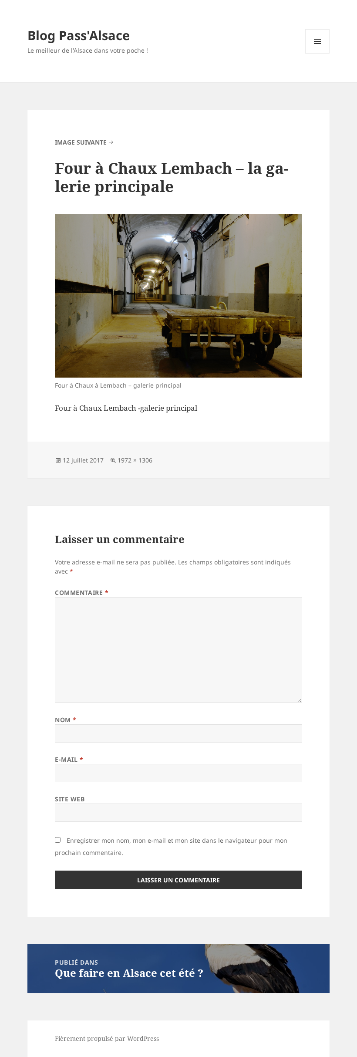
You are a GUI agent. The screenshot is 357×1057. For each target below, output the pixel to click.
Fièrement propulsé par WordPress (107, 1038)
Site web (69, 799)
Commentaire (81, 592)
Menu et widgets (318, 53)
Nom (66, 720)
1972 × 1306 (135, 460)
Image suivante (81, 142)
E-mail (69, 759)
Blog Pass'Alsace (78, 35)
